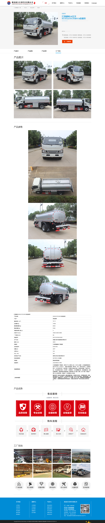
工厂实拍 (58, 51)
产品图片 (16, 51)
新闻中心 (62, 3)
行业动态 (34, 507)
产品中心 (70, 3)
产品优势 (44, 51)
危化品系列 (32, 7)
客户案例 (34, 512)
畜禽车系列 (49, 507)
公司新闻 (34, 505)
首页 (46, 3)
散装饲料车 (49, 508)
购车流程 (18, 512)
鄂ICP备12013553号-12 (52, 521)
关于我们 (54, 3)
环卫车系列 (49, 510)
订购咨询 (69, 41)
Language (94, 3)
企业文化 (18, 508)
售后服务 (78, 3)
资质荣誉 (18, 507)
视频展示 (34, 510)
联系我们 (87, 3)
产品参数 (30, 51)
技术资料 (34, 508)
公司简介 (18, 505)
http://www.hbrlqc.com (23, 521)
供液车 (38, 7)
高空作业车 (49, 514)
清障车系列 (49, 512)
